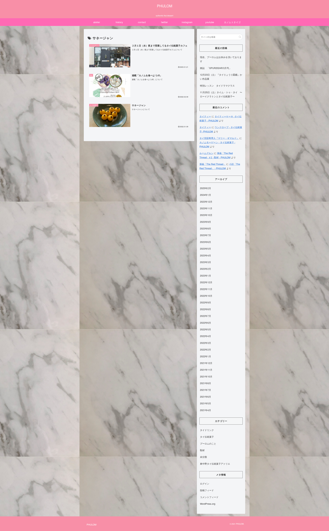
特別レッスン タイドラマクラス (218, 85)
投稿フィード (207, 490)
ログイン (204, 483)
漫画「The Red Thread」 (212, 164)
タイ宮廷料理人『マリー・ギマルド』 (219, 138)
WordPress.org (207, 503)
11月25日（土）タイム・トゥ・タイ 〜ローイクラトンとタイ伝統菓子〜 (221, 94)
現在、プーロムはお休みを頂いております (221, 59)
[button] (240, 36)
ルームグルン (206, 153)
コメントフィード (209, 497)
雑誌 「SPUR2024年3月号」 (215, 68)
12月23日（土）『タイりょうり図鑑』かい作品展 (221, 76)
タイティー (205, 116)
